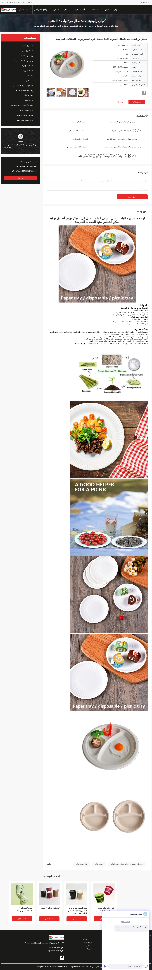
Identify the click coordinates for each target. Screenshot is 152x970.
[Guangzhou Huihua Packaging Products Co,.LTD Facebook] (149, 2)
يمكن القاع (29, 80)
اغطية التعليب (28, 75)
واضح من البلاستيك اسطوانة (23, 61)
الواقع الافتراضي (41, 9)
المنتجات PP (29, 100)
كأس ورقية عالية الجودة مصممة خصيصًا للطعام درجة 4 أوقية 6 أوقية (104, 910)
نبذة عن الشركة (87, 939)
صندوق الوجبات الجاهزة (25, 115)
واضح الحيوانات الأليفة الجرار (23, 90)
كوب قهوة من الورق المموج (50, 908)
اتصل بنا (89, 949)
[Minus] (105, 914)
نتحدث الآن (137, 102)
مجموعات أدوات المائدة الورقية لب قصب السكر (127, 864)
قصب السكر (99, 864)
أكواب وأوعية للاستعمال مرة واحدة (101, 26)
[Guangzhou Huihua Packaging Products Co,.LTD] (8, 9)
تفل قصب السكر (81, 864)
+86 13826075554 (21, 166)
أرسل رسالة (132, 197)
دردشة (20, 178)
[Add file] (146, 966)
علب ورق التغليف (27, 46)
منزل (116, 26)
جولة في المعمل (87, 942)
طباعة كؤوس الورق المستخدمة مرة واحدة (24, 909)
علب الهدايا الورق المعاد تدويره (22, 85)
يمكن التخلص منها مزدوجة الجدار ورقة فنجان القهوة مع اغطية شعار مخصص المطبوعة (77, 911)
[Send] (105, 966)
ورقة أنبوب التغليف (26, 56)
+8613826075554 (28, 171)
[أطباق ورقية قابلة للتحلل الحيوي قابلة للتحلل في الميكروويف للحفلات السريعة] (68, 64)
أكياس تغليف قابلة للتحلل (24, 120)
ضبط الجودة (88, 946)
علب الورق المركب (26, 51)
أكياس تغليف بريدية (26, 110)
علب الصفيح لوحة (27, 66)
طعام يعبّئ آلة (28, 95)
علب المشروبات (27, 70)
